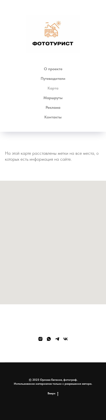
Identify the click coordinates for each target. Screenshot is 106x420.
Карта (53, 88)
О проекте (53, 68)
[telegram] (57, 338)
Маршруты (53, 97)
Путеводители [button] (53, 78)
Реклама (53, 107)
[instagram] (40, 338)
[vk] (65, 338)
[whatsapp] (48, 338)
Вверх (51, 393)
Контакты (53, 117)
